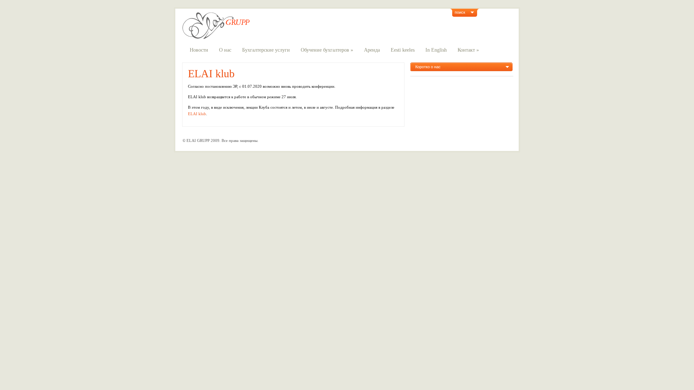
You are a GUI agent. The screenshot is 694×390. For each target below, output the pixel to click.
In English (436, 50)
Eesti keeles (403, 50)
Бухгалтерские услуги (266, 50)
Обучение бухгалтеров (327, 50)
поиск (460, 12)
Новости (199, 50)
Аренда (372, 50)
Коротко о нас (428, 67)
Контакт (468, 50)
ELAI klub (211, 73)
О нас (225, 50)
